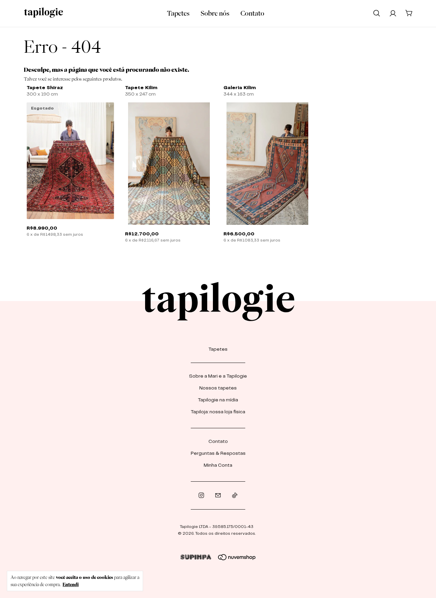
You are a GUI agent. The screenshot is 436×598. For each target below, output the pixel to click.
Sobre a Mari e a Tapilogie (218, 376)
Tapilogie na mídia (218, 400)
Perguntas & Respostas (218, 453)
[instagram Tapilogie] (201, 495)
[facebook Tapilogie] (218, 495)
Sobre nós (215, 13)
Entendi (71, 584)
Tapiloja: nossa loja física (218, 412)
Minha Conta (218, 465)
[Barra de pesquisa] (377, 13)
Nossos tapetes (218, 388)
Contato (252, 13)
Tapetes (178, 13)
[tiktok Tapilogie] (234, 495)
